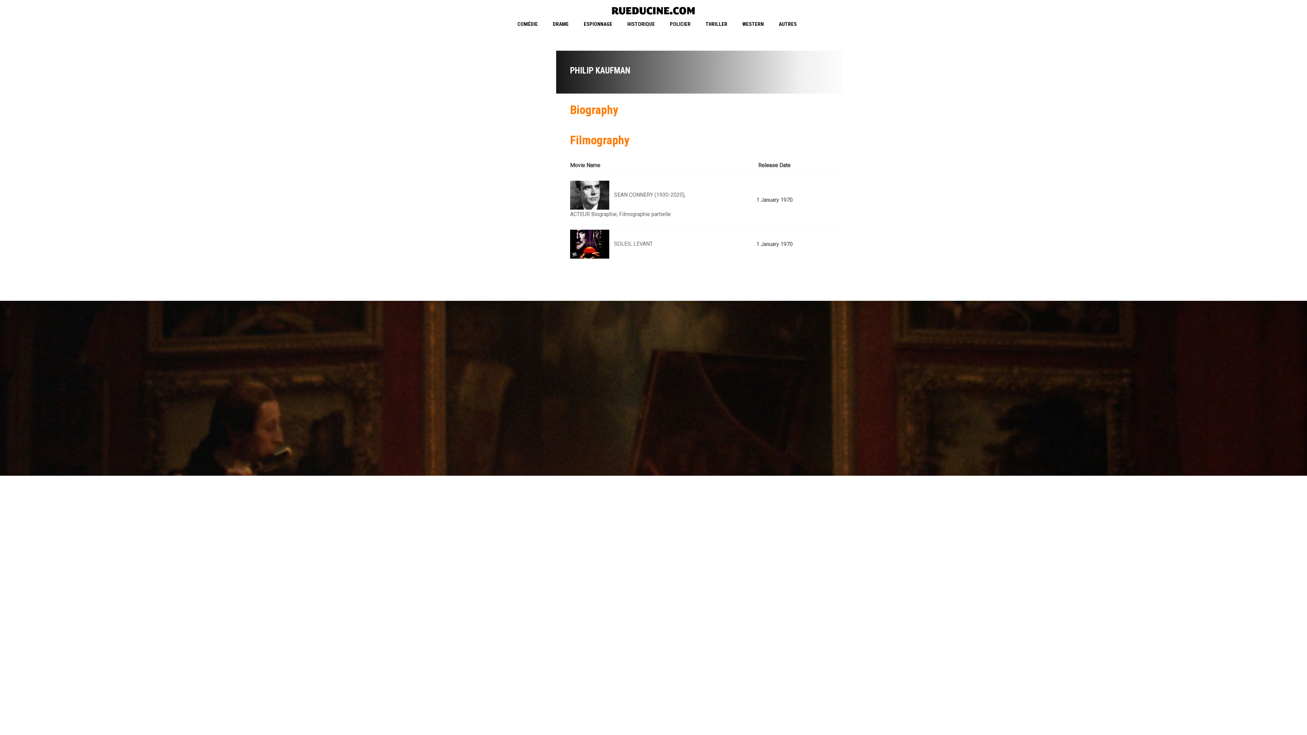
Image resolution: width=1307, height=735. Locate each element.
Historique (641, 24)
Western (753, 24)
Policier (680, 24)
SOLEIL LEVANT (633, 244)
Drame (561, 24)
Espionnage (598, 24)
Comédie (527, 24)
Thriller (716, 24)
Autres (788, 24)
